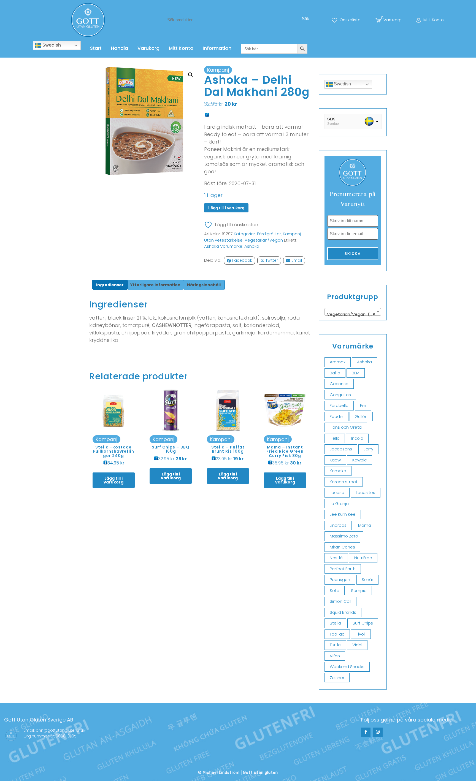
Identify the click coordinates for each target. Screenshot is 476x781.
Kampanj (292, 234)
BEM (355, 373)
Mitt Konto (181, 48)
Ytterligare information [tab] (155, 285)
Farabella (339, 405)
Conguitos (340, 395)
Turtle (335, 645)
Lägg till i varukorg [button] (113, 480)
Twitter (272, 260)
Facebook (242, 260)
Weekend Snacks (347, 666)
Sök (305, 18)
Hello (335, 438)
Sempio (359, 590)
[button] (191, 75)
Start (96, 48)
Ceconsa (339, 384)
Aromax (337, 362)
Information (217, 48)
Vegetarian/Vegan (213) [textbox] (352, 314)
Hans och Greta (346, 427)
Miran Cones (342, 547)
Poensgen (340, 579)
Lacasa (337, 492)
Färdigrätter (269, 234)
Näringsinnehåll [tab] (204, 285)
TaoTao (337, 634)
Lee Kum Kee (343, 514)
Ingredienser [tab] (110, 285)
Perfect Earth (343, 569)
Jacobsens (341, 449)
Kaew (335, 460)
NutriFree (363, 558)
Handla (119, 48)
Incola (357, 438)
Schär (367, 579)
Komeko (338, 471)
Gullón (361, 416)
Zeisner (337, 677)
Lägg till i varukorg (226, 208)
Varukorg (148, 48)
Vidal (357, 645)
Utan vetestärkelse (223, 240)
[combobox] (352, 312)
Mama (364, 525)
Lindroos (338, 525)
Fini (363, 405)
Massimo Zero (344, 536)
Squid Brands (343, 612)
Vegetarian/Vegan (264, 240)
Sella (334, 590)
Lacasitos (365, 492)
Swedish (51, 45)
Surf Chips (363, 623)
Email (296, 260)
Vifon (335, 656)
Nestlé (336, 558)
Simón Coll (340, 601)
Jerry (368, 449)
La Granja (339, 503)
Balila (335, 373)
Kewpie (359, 460)
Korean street (344, 482)
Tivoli (361, 634)
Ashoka (211, 246)
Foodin (336, 416)
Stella (335, 623)
